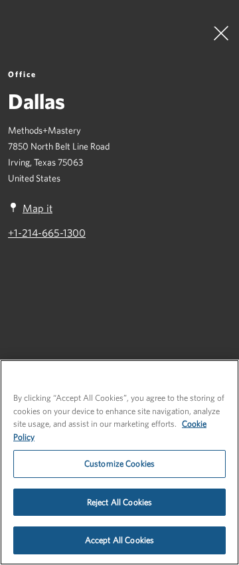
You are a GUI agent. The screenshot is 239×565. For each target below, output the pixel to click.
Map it (37, 208)
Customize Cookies (119, 464)
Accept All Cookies (119, 540)
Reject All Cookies (119, 502)
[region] (119, 462)
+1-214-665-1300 (47, 233)
